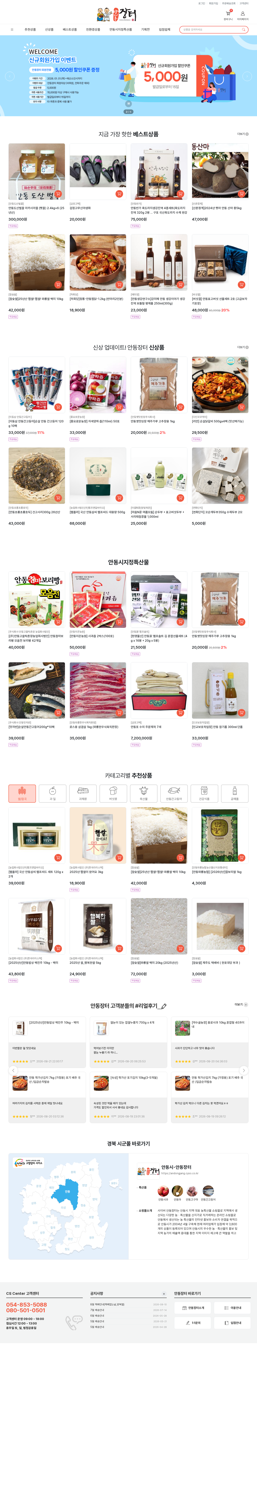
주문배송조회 (229, 3)
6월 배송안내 (97, 1315)
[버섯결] (196, 294)
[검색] (243, 29)
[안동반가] (136, 203)
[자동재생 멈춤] (128, 103)
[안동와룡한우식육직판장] (83, 722)
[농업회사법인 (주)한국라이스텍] (86, 867)
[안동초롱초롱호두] (18, 507)
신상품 (49, 29)
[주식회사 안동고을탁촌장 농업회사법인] (29, 631)
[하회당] (74, 294)
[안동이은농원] (77, 631)
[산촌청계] (197, 203)
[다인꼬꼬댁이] (199, 416)
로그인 (201, 3)
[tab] (22, 794)
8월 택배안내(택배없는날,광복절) (107, 1304)
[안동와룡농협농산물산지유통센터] (210, 867)
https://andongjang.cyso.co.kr (179, 1173)
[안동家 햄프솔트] (140, 631)
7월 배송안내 (97, 1310)
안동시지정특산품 (120, 29)
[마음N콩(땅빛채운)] (141, 507)
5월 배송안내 (97, 1321)
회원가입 (213, 3)
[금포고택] (75, 203)
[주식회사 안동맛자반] (19, 722)
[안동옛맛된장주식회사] (143, 416)
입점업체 (164, 29)
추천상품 (30, 29)
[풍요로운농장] (77, 416)
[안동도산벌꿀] (16, 203)
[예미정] (135, 294)
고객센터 (244, 3)
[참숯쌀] (12, 294)
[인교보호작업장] (201, 722)
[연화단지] (197, 507)
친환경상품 (93, 29)
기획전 (145, 29)
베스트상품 (70, 29)
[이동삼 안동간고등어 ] (20, 416)
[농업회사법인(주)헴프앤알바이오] (87, 507)
